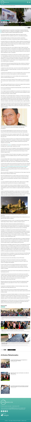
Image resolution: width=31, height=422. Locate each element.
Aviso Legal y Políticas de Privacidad (15, 420)
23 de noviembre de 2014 (4, 24)
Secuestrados (4, 5)
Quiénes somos (23, 420)
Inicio (1, 5)
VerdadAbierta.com (22, 409)
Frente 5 (9, 144)
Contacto (6, 420)
